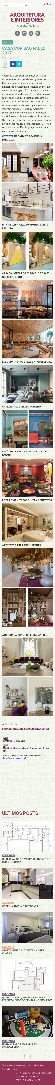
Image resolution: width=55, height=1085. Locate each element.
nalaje (15, 1069)
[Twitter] (19, 64)
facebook (17, 33)
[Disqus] (27, 771)
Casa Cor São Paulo (12, 729)
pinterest (37, 33)
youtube (31, 33)
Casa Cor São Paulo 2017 (36, 729)
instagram (24, 33)
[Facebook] (13, 64)
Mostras (8, 42)
